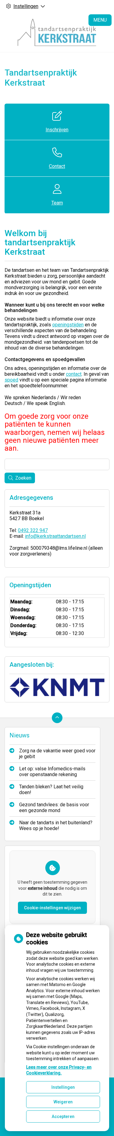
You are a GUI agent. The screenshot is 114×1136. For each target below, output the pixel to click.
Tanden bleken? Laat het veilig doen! (51, 789)
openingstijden (68, 325)
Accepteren (63, 1116)
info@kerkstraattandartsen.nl (55, 536)
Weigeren (63, 1101)
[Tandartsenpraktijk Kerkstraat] (57, 32)
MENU (100, 20)
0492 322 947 (33, 530)
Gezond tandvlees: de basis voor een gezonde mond (54, 807)
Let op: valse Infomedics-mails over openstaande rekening (52, 771)
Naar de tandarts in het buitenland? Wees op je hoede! (55, 825)
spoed (11, 380)
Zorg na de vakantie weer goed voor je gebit (57, 753)
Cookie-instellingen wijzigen (52, 907)
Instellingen (63, 1087)
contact (73, 374)
